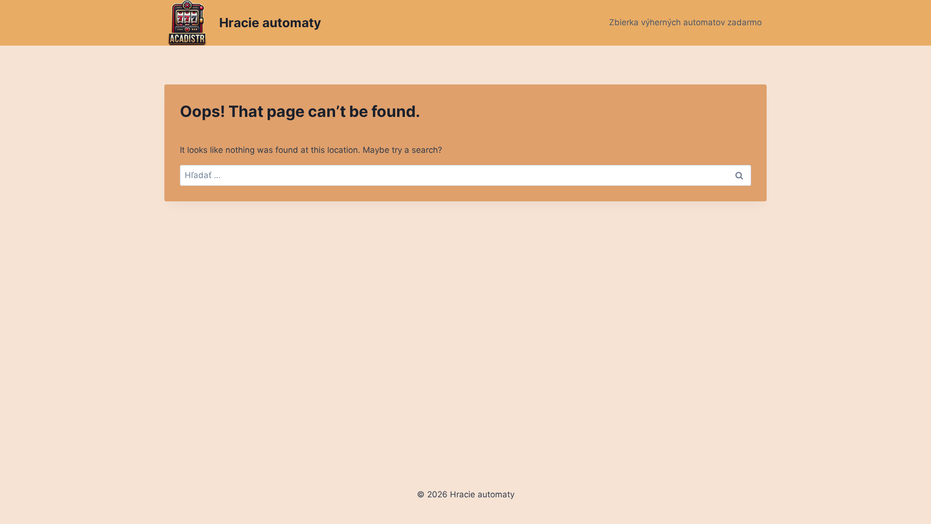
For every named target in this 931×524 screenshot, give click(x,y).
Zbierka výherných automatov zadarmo (685, 22)
